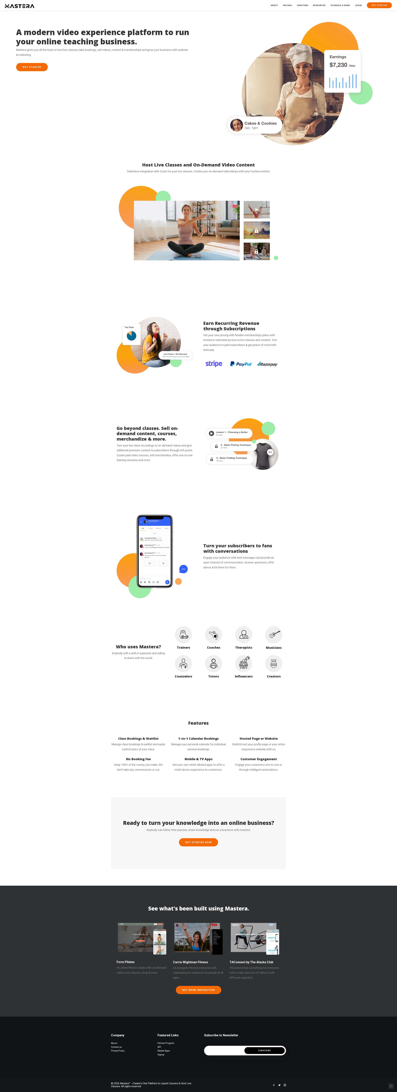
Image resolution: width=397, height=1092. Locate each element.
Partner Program (166, 1043)
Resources (319, 5)
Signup (161, 1054)
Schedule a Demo (340, 5)
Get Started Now (198, 842)
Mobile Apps (164, 1050)
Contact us (116, 1047)
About (274, 5)
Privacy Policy (118, 1050)
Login (358, 5)
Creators (302, 5)
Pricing (287, 5)
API (159, 1047)
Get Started (31, 67)
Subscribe (264, 1050)
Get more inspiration (198, 990)
